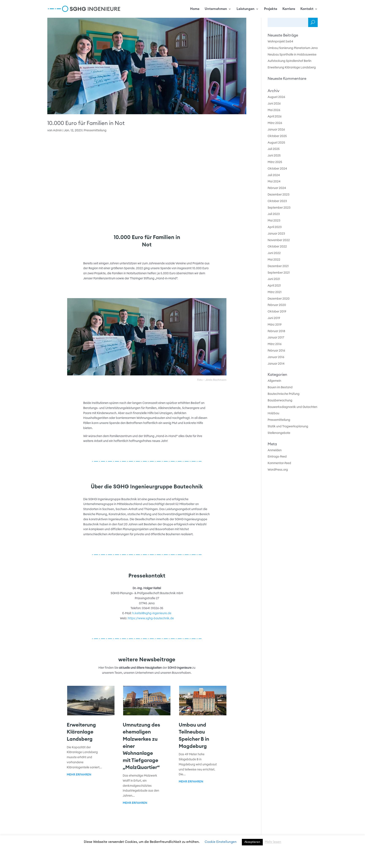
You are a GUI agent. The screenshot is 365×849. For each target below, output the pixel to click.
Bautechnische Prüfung (284, 394)
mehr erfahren (79, 774)
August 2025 (276, 142)
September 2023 (279, 207)
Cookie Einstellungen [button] (221, 842)
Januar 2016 (276, 357)
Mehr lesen (273, 842)
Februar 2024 (277, 188)
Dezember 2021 (278, 266)
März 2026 (275, 123)
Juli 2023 (274, 214)
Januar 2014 (276, 363)
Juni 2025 (274, 155)
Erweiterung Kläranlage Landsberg (81, 732)
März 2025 (275, 162)
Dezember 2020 (279, 298)
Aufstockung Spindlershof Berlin (289, 61)
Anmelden (275, 450)
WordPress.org (278, 469)
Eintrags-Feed (277, 456)
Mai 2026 (274, 110)
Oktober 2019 (277, 311)
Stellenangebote (279, 433)
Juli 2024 (274, 175)
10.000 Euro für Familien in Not (86, 123)
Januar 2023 (276, 233)
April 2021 (274, 285)
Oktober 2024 (277, 168)
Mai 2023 (274, 220)
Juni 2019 (274, 318)
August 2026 (276, 97)
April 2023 (275, 227)
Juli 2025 (274, 149)
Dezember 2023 (278, 194)
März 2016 (275, 344)
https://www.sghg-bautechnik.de (151, 618)
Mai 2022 (274, 259)
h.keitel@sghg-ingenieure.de (151, 613)
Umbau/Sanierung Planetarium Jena (293, 48)
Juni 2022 (274, 253)
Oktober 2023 (277, 201)
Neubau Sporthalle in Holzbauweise (292, 54)
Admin (57, 130)
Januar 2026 (276, 129)
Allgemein (274, 380)
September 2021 (279, 272)
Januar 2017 (276, 337)
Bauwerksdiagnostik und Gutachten (292, 407)
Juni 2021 (274, 279)
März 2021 (275, 292)
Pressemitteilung (95, 130)
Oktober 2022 (277, 246)
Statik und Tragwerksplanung (288, 426)
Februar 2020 (277, 305)
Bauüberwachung (280, 400)
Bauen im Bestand (280, 387)
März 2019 (275, 324)
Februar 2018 (276, 331)
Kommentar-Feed (279, 463)
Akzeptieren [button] (252, 842)
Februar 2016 (276, 350)
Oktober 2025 (277, 136)
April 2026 (275, 116)
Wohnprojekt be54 (280, 41)
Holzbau (273, 413)
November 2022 (279, 240)
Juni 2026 (274, 103)
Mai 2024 (274, 181)
